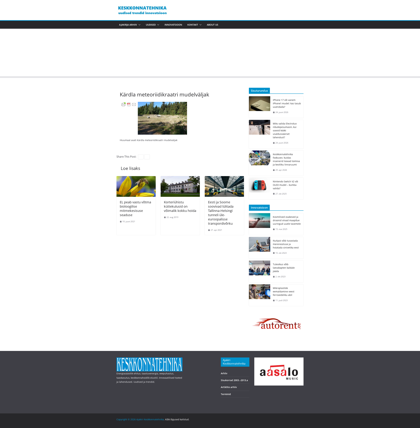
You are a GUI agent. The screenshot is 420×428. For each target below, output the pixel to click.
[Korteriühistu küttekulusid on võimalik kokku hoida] (180, 178)
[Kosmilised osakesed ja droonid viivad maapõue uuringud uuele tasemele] (259, 224)
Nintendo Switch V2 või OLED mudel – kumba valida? (285, 185)
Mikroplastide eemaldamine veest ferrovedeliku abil (283, 291)
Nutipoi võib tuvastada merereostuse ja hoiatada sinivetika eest (286, 244)
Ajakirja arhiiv (128, 24)
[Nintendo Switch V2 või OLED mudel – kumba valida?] (259, 189)
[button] (139, 24)
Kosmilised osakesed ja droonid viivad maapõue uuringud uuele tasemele (287, 220)
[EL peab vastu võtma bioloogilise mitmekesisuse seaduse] (136, 178)
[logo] (149, 359)
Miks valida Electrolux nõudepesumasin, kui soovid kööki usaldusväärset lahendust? (285, 130)
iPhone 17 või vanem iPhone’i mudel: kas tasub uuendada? (287, 103)
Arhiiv (224, 373)
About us (212, 24)
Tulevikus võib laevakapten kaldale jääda (284, 268)
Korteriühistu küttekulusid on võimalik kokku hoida (180, 206)
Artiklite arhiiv (229, 387)
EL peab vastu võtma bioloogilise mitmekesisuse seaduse (135, 208)
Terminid (226, 394)
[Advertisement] (210, 53)
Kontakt (192, 24)
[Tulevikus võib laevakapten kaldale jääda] (259, 271)
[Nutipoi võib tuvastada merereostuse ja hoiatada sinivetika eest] (259, 248)
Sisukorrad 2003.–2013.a (234, 380)
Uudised (151, 24)
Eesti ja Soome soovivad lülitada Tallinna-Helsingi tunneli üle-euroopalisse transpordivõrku (220, 213)
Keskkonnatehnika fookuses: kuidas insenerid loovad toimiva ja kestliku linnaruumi (286, 159)
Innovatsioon (173, 24)
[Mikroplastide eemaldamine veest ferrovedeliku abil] (259, 295)
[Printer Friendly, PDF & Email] (129, 104)
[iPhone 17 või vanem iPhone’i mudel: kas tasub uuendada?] (259, 107)
